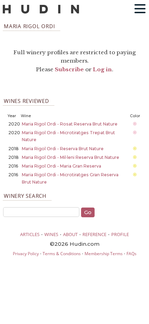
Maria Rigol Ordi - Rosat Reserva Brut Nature (69, 124)
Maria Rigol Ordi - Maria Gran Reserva (61, 166)
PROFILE (120, 234)
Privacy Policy (26, 254)
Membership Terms (104, 254)
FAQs (131, 254)
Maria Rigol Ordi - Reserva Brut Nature (63, 148)
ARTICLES (30, 234)
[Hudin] (41, 12)
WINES (51, 234)
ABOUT (70, 234)
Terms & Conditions (62, 254)
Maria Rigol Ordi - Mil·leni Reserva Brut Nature (70, 157)
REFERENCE (94, 234)
